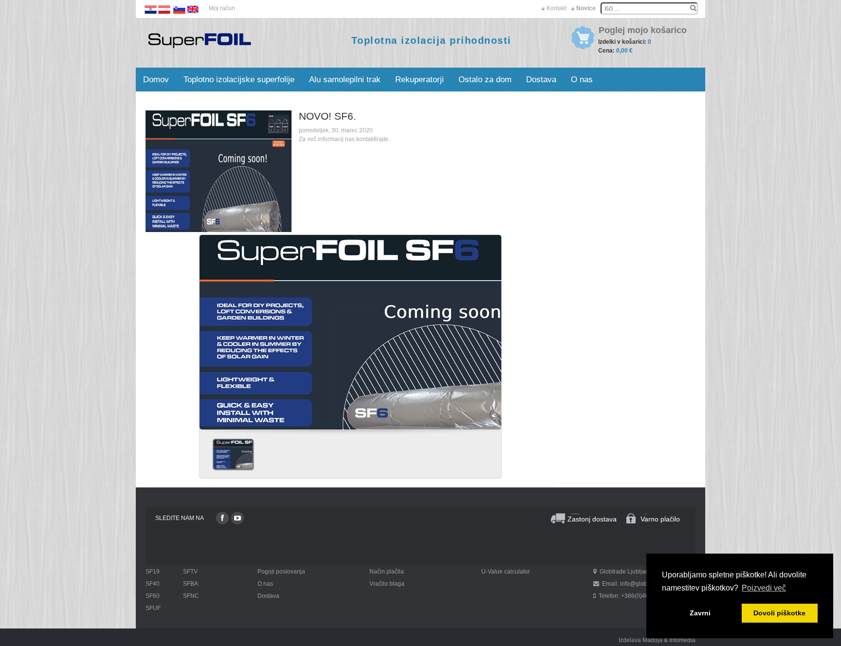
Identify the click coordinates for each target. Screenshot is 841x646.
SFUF (153, 608)
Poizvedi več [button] (764, 588)
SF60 (153, 595)
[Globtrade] (200, 39)
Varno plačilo (660, 519)
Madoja (652, 640)
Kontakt (557, 8)
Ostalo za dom (485, 79)
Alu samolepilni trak (345, 79)
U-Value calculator (505, 571)
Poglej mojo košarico (643, 30)
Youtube (237, 518)
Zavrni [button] (700, 613)
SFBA (190, 583)
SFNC (191, 595)
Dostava (541, 79)
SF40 (153, 583)
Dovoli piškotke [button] (779, 613)
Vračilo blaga (386, 583)
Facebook (222, 518)
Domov (156, 79)
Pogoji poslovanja (281, 571)
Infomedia (682, 640)
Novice (586, 8)
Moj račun (222, 8)
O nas (582, 79)
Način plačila (386, 571)
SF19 (153, 571)
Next (490, 329)
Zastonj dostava (592, 519)
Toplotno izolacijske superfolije (238, 79)
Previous (211, 329)
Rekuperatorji (419, 79)
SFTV (190, 571)
